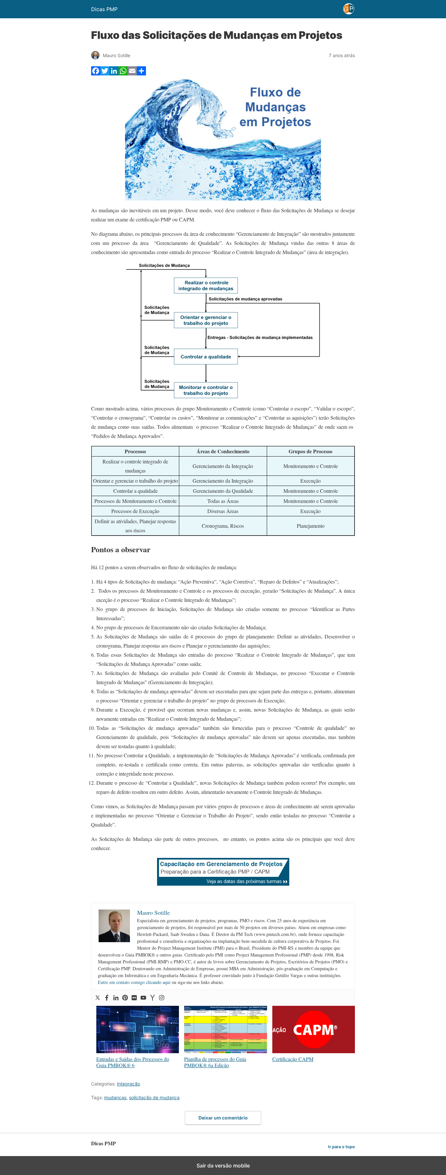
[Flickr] (134, 998)
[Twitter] (104, 73)
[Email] (132, 73)
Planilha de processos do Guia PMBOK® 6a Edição (215, 1061)
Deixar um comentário (223, 1117)
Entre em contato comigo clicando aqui (134, 982)
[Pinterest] (125, 998)
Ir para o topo (341, 1146)
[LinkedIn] (114, 73)
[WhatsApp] (123, 73)
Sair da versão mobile (223, 1165)
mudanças (115, 1097)
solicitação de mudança (154, 1097)
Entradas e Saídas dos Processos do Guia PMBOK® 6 (132, 1061)
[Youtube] (143, 998)
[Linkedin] (116, 998)
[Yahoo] (152, 998)
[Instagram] (162, 998)
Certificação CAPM (292, 1058)
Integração (128, 1083)
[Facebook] (95, 73)
